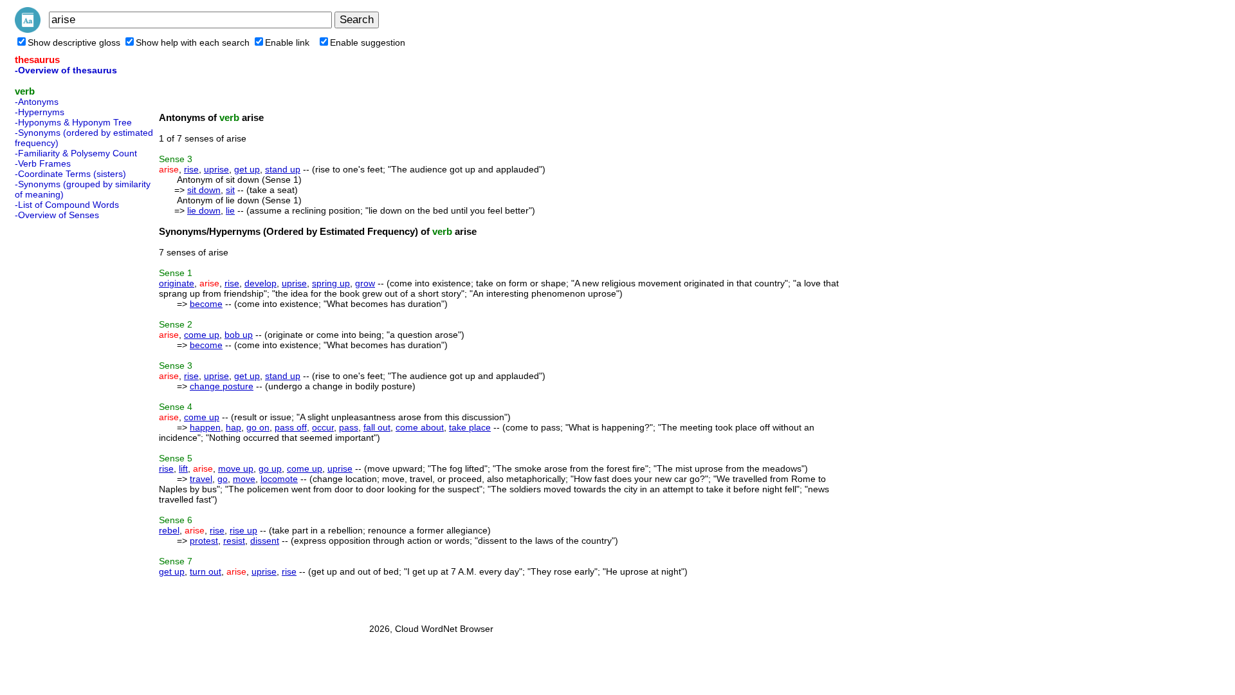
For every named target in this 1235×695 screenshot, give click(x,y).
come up (201, 334)
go (222, 479)
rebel (169, 530)
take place (470, 427)
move (244, 479)
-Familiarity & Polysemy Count (76, 153)
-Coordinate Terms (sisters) (70, 174)
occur (323, 427)
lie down (204, 210)
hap (233, 427)
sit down (204, 190)
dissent (264, 540)
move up (235, 468)
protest (204, 540)
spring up (331, 283)
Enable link (287, 42)
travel (201, 479)
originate (176, 283)
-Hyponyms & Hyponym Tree (73, 122)
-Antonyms (37, 102)
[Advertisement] (66, 418)
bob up (238, 334)
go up (270, 468)
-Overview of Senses (57, 215)
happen (205, 427)
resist (234, 540)
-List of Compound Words (67, 204)
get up (247, 169)
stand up (282, 169)
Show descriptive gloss (74, 42)
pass (348, 427)
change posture (221, 386)
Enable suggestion (367, 42)
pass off (291, 427)
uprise (216, 169)
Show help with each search (193, 42)
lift (183, 468)
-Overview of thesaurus (66, 70)
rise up (243, 530)
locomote (279, 479)
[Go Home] (28, 29)
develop (260, 283)
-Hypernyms (39, 112)
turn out (205, 571)
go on (258, 427)
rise (191, 169)
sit (230, 190)
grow (365, 283)
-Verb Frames (43, 163)
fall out (376, 427)
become (206, 304)
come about (420, 427)
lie (230, 210)
